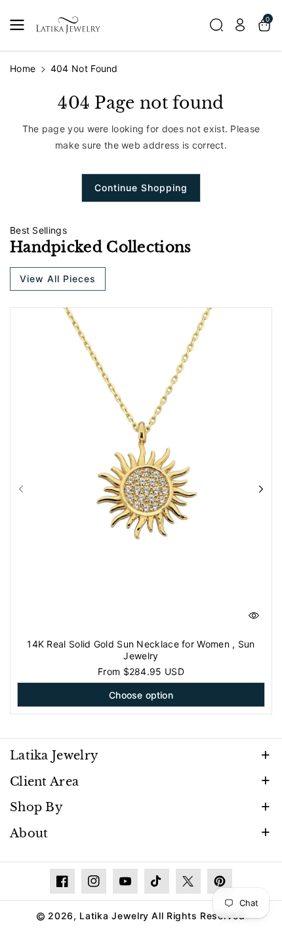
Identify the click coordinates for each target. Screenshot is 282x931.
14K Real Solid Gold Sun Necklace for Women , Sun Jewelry (140, 649)
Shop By (36, 807)
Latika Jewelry (54, 755)
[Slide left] (21, 489)
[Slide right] (261, 489)
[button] (21, 25)
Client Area (44, 782)
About (29, 833)
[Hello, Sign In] (240, 25)
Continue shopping (141, 187)
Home (22, 68)
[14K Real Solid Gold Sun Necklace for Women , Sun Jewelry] (141, 471)
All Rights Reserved (198, 915)
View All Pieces (58, 278)
